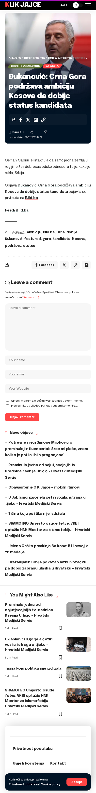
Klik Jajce (23, 5)
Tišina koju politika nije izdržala (36, 514)
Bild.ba (31, 198)
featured (32, 239)
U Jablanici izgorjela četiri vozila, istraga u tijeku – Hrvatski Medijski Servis (28, 644)
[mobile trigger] (87, 5)
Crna (60, 232)
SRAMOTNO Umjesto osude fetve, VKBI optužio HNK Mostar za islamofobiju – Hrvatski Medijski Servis (47, 530)
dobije (72, 232)
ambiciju (34, 232)
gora (47, 239)
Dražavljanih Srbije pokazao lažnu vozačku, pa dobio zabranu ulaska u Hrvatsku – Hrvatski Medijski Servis (47, 568)
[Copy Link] (43, 120)
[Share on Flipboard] (35, 120)
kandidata (61, 239)
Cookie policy (51, 784)
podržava (13, 246)
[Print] (86, 265)
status (29, 246)
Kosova (78, 239)
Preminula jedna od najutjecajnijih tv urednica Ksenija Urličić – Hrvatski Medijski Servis (43, 471)
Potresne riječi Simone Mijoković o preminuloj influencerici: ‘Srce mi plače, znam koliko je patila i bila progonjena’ (46, 449)
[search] (54, 5)
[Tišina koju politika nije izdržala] (78, 673)
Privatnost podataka (24, 784)
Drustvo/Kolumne (25, 66)
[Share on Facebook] (20, 120)
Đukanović (13, 239)
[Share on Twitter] (28, 120)
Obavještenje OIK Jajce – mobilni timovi (44, 487)
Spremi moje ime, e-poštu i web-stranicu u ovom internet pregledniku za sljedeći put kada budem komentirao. (46, 403)
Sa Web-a (52, 66)
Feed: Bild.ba (17, 210)
